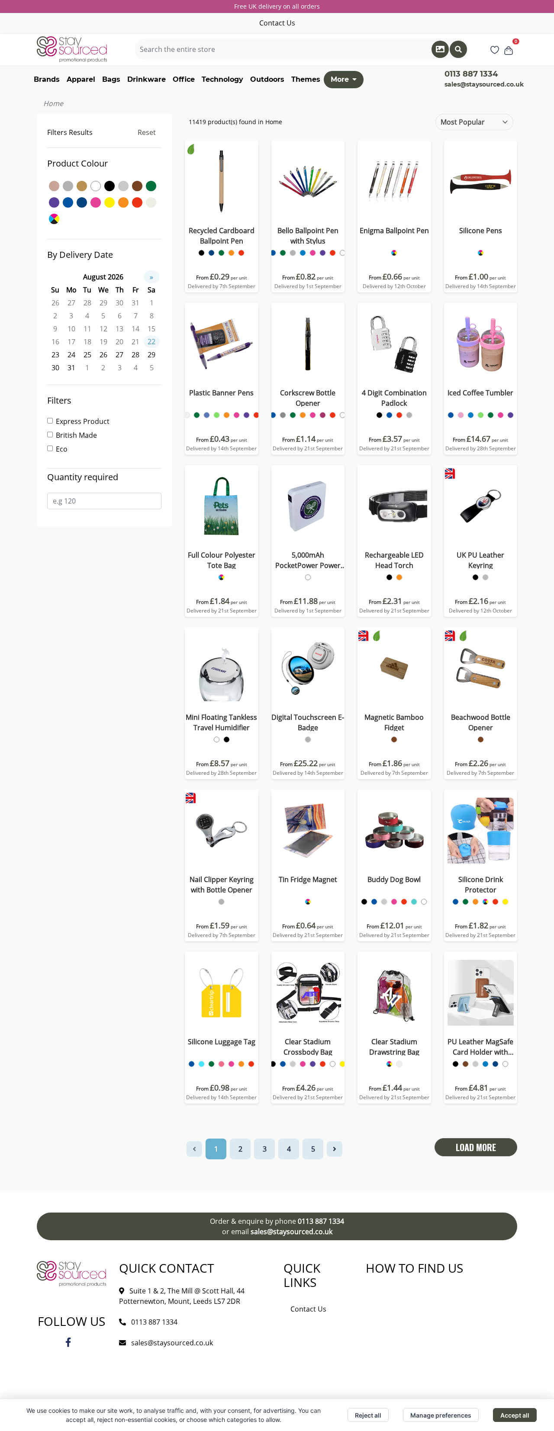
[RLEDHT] (389, 577)
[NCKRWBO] (221, 901)
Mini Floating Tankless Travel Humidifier (221, 722)
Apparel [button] (81, 79)
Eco (62, 449)
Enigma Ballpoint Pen (394, 230)
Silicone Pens (480, 230)
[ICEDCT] (451, 415)
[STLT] (191, 1064)
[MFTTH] (216, 739)
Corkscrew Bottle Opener (307, 398)
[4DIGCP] (379, 415)
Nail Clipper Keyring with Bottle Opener (222, 885)
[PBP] (187, 415)
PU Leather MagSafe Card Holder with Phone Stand (480, 1047)
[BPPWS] (273, 253)
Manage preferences (440, 1415)
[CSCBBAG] (273, 1064)
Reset (147, 132)
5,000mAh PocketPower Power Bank (308, 560)
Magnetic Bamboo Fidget (394, 722)
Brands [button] (47, 79)
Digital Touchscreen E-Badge (307, 722)
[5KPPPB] (308, 577)
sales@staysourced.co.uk (484, 84)
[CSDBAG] (389, 1064)
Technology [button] (222, 79)
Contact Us (277, 23)
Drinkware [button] (146, 79)
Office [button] (184, 79)
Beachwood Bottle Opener (480, 722)
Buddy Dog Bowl (394, 879)
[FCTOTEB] (221, 577)
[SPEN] (480, 253)
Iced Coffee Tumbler (480, 393)
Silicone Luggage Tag (221, 1041)
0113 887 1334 (321, 1221)
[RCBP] (201, 253)
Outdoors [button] (267, 79)
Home (53, 103)
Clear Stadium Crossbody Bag (307, 1047)
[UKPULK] (475, 577)
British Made (76, 435)
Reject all (368, 1415)
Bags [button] (111, 79)
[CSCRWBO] (273, 415)
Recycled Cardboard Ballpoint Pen (221, 236)
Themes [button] (305, 79)
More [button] (340, 79)
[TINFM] (308, 901)
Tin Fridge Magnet (308, 879)
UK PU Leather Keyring (480, 560)
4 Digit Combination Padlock (394, 398)
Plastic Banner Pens (221, 393)
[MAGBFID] (394, 739)
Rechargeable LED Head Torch (394, 560)
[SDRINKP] (455, 901)
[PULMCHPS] (455, 1064)
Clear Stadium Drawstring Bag (394, 1047)
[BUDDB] (364, 901)
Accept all (514, 1415)
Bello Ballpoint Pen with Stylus (307, 236)
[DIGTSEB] (308, 739)
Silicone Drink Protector (480, 885)
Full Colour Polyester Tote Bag (221, 560)
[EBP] (394, 253)
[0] (508, 49)
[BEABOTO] (480, 739)
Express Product (83, 421)
